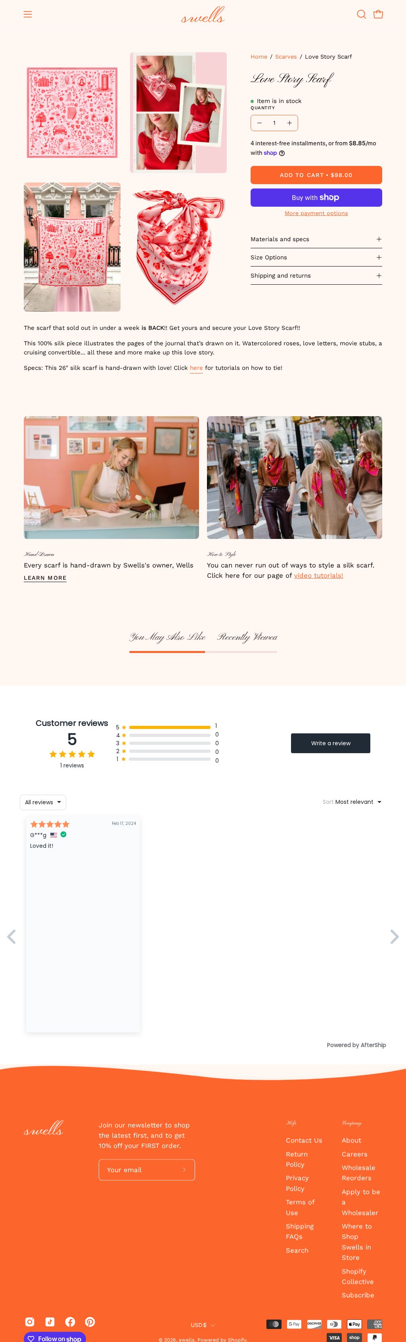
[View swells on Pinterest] (89, 1322)
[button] (360, 14)
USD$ (199, 1325)
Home (259, 56)
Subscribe (358, 1295)
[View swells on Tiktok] (49, 1322)
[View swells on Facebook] (69, 1322)
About (351, 1140)
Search (297, 1250)
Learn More (45, 578)
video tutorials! (318, 575)
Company (351, 1123)
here (196, 367)
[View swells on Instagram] (29, 1322)
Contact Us (304, 1140)
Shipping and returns (281, 275)
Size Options (269, 257)
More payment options (316, 213)
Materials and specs (280, 239)
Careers (355, 1154)
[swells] (203, 14)
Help (291, 1123)
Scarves (286, 56)
